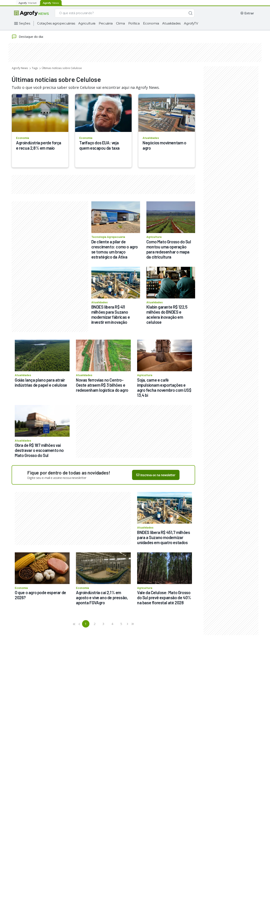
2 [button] (95, 624)
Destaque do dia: (31, 36)
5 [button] (121, 624)
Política (134, 23)
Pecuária (105, 23)
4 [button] (112, 624)
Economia (151, 23)
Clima (120, 23)
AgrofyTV (191, 23)
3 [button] (103, 624)
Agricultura (86, 23)
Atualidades (171, 23)
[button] (74, 624)
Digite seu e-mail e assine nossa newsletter (56, 478)
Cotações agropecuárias (56, 23)
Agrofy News (20, 68)
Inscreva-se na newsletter (157, 475)
